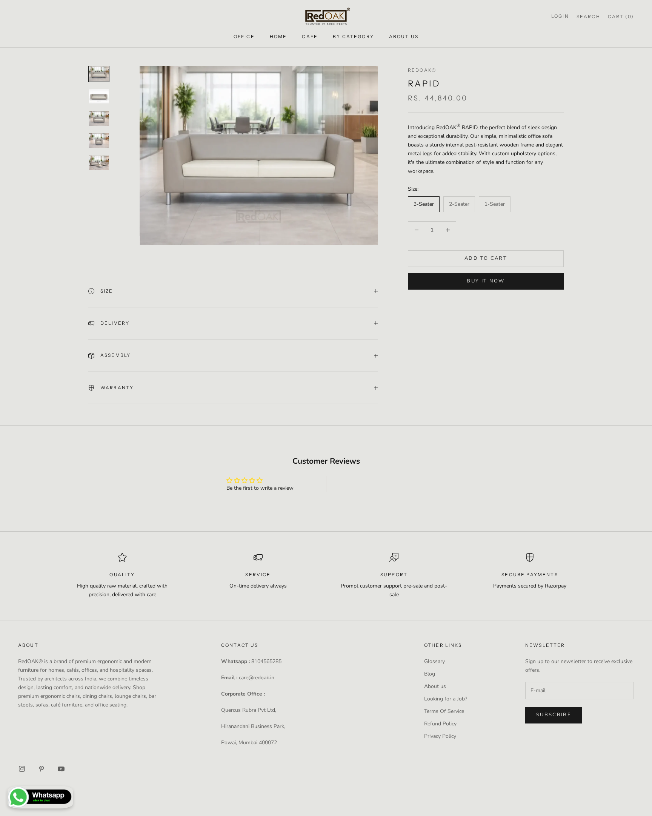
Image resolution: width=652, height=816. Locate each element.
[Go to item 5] (98, 163)
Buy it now (485, 281)
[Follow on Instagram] (22, 769)
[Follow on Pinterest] (41, 769)
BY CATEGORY (353, 36)
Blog (429, 673)
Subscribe (553, 714)
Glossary (434, 661)
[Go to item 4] (98, 141)
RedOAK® (422, 70)
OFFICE (244, 36)
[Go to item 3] (98, 118)
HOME (278, 36)
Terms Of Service (444, 711)
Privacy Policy (440, 736)
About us (435, 686)
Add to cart (485, 258)
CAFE (310, 36)
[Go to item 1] (98, 74)
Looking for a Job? (445, 698)
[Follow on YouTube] (61, 769)
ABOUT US (403, 36)
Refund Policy (440, 723)
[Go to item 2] (98, 96)
